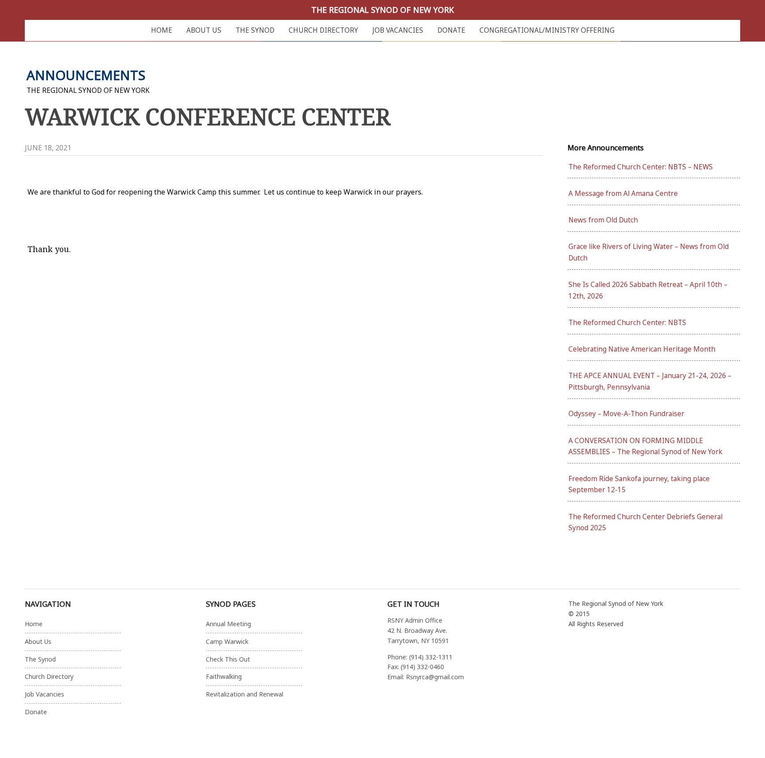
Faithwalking (224, 676)
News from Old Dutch (603, 220)
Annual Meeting (228, 624)
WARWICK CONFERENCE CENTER (207, 116)
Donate (451, 30)
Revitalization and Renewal (244, 694)
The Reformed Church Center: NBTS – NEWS (640, 167)
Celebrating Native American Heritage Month (641, 349)
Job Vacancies (397, 30)
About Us (203, 30)
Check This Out (228, 659)
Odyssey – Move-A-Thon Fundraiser (626, 413)
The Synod (255, 30)
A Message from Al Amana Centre (623, 193)
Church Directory (323, 30)
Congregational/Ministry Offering (546, 30)
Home (161, 30)
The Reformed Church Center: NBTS (627, 322)
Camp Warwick (227, 641)
